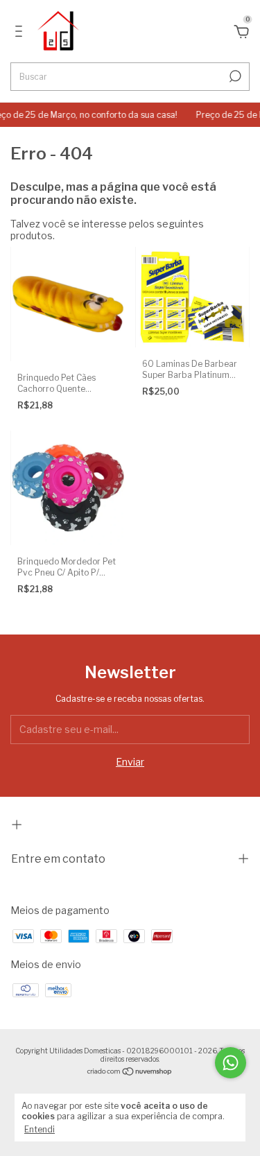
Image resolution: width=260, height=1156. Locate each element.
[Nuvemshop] (130, 1072)
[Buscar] (234, 76)
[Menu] (21, 33)
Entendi (39, 1129)
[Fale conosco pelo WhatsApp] (230, 1062)
